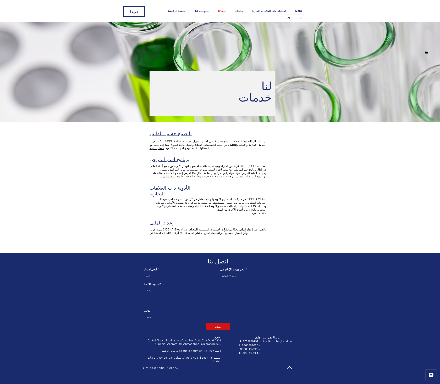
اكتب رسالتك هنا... (154, 284)
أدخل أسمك (150, 269)
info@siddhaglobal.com (278, 341)
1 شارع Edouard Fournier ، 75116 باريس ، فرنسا (191, 350)
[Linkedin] (426, 52)
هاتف (147, 310)
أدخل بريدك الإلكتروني (232, 269)
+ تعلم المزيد (157, 148)
